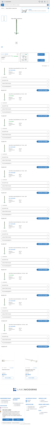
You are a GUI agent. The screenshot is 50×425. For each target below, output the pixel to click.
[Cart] (42, 1)
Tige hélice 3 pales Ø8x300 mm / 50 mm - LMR (18, 68)
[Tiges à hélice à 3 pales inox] (4, 18)
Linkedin (28, 401)
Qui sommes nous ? (31, 406)
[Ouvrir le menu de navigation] (47, 1)
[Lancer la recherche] (48, 5)
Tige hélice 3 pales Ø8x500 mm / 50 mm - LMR (18, 119)
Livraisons (42, 400)
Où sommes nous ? (31, 407)
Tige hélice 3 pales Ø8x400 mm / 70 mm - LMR (18, 170)
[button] (16, 26)
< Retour (2, 8)
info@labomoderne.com (5, 400)
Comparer (4, 77)
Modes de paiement (44, 401)
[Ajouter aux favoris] (17, 54)
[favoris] (39, 2)
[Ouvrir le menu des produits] (2, 5)
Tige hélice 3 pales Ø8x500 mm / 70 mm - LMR (18, 196)
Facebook (29, 400)
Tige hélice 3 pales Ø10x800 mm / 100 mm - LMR (18, 324)
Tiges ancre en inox (6, 369)
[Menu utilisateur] (45, 2)
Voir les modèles (8, 377)
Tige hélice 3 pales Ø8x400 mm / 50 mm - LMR (18, 93)
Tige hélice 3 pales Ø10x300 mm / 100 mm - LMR (18, 222)
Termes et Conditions (15, 422)
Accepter (7, 419)
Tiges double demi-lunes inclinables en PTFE (30, 370)
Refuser (18, 419)
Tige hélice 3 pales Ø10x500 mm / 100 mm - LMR (18, 273)
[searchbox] (25, 4)
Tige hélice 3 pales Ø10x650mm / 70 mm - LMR (18, 298)
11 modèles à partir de (7, 56)
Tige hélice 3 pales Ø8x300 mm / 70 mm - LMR (18, 145)
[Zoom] (16, 43)
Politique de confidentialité (6, 422)
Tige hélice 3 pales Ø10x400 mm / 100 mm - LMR (18, 247)
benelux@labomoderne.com (18, 403)
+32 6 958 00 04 (17, 404)
